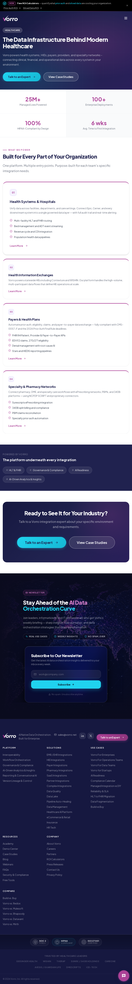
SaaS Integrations (57, 775)
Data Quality (54, 791)
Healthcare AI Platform (59, 811)
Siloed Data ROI (31, 8)
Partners (51, 854)
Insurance (52, 822)
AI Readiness (82, 470)
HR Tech (51, 827)
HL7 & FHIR (15, 470)
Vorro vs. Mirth (11, 924)
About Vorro (54, 843)
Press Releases (55, 864)
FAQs (6, 869)
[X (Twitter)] (91, 736)
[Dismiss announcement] (127, 5)
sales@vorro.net (67, 734)
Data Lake (52, 796)
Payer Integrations (57, 765)
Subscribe (64, 684)
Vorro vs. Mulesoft (13, 908)
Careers (51, 848)
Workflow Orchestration (17, 759)
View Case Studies (60, 77)
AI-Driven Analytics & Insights (25, 479)
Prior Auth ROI (11, 8)
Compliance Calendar (103, 780)
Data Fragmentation (102, 801)
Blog (5, 859)
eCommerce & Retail (58, 817)
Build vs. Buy (10, 898)
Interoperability (11, 754)
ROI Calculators (55, 859)
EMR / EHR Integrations (59, 754)
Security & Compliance (16, 874)
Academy (8, 843)
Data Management (57, 806)
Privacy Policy (54, 874)
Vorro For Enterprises (103, 754)
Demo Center (10, 848)
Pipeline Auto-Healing (59, 801)
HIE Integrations (56, 759)
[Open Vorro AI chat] (123, 975)
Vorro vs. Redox (11, 903)
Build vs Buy (97, 806)
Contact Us (53, 869)
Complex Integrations (59, 785)
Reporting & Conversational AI (20, 775)
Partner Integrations (58, 780)
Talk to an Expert (19, 77)
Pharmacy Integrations (60, 770)
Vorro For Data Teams (103, 765)
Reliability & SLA (99, 791)
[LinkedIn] (82, 736)
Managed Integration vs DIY (106, 785)
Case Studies (10, 854)
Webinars (8, 864)
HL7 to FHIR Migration (103, 796)
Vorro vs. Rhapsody (14, 913)
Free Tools (9, 880)
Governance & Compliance (48, 470)
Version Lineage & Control (17, 780)
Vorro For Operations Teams (107, 759)
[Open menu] (125, 18)
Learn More (30, 246)
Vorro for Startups (101, 770)
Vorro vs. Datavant (13, 918)
